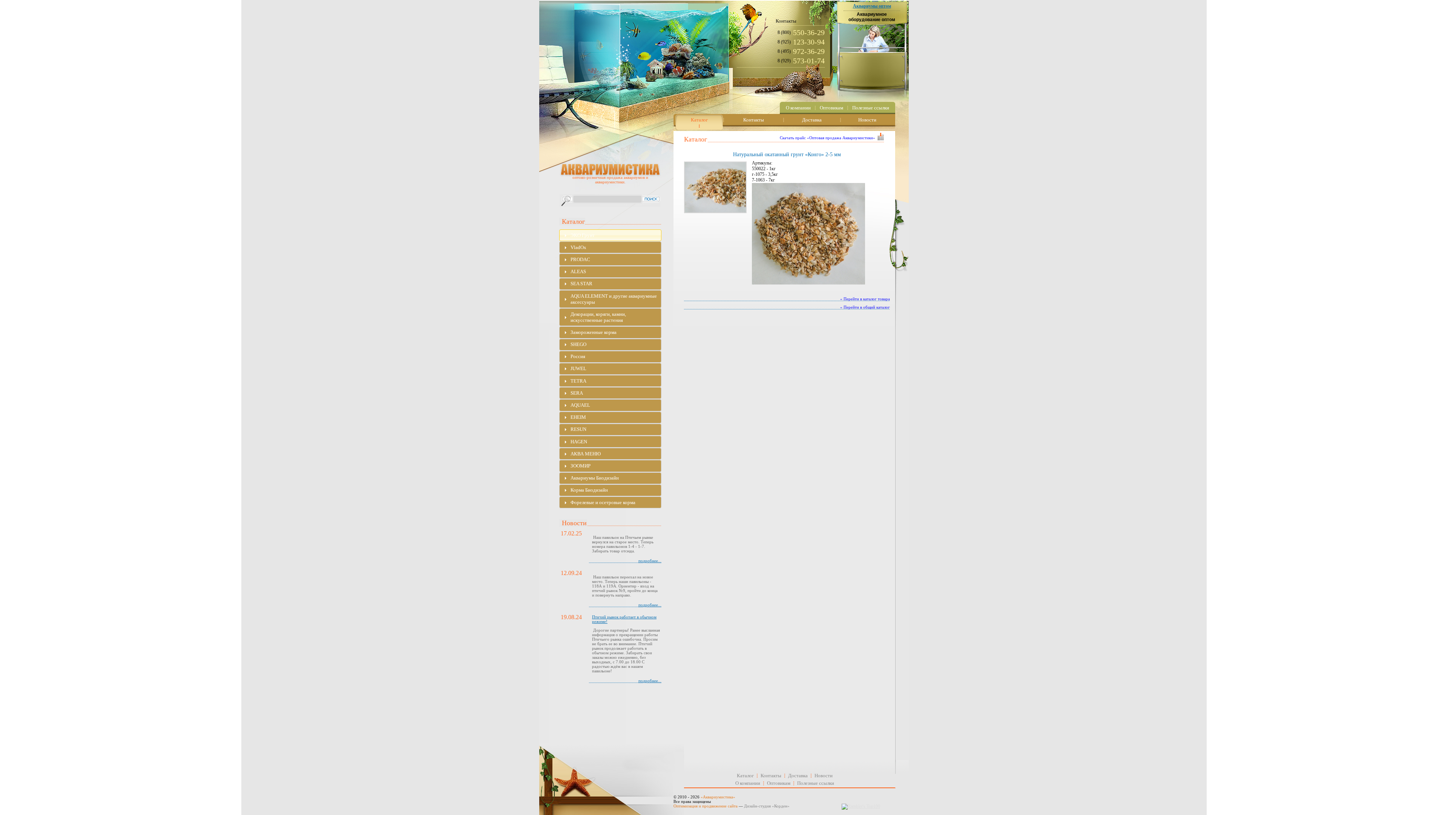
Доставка (798, 775)
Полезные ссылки (815, 783)
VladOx (578, 247)
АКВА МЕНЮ (586, 454)
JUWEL (578, 368)
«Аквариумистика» (718, 797)
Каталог (745, 775)
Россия (578, 356)
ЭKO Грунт (583, 235)
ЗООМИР (581, 466)
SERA (577, 393)
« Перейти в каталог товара (865, 299)
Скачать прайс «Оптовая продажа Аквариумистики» (827, 137)
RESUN (578, 429)
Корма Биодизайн (589, 490)
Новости (823, 775)
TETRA (578, 381)
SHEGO (578, 344)
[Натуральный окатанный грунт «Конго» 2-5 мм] (714, 187)
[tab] (610, 235)
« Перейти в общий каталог (865, 307)
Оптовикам (778, 783)
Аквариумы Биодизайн (595, 478)
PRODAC (580, 259)
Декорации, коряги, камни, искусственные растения (598, 317)
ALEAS (578, 271)
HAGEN (579, 441)
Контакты (771, 775)
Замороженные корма (594, 332)
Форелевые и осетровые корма (603, 502)
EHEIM (578, 417)
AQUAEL (580, 405)
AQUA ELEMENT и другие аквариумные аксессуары (614, 299)
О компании (747, 783)
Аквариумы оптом (872, 6)
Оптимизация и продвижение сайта (705, 806)
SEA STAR (581, 283)
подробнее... (649, 560)
